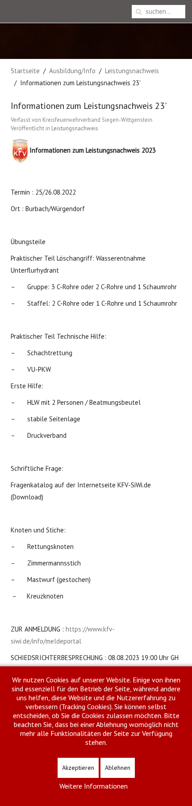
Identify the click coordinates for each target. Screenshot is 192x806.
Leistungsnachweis (132, 70)
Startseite (25, 70)
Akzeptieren (78, 768)
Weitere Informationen (93, 785)
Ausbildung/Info (72, 70)
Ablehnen (117, 768)
